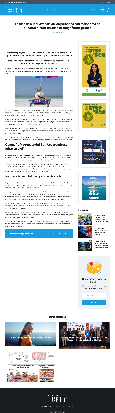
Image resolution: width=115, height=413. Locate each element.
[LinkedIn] (59, 233)
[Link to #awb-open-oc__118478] (103, 10)
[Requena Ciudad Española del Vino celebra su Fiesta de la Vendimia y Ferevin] (85, 215)
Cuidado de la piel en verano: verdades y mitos (30, 337)
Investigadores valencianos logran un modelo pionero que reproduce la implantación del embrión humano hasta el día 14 (30, 371)
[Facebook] (53, 233)
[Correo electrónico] (68, 233)
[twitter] (103, 2)
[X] (56, 233)
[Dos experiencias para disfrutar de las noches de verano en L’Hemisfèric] (85, 228)
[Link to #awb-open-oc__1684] (107, 10)
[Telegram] (65, 233)
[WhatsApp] (62, 233)
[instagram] (106, 2)
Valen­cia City (58, 33)
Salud (6, 245)
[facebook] (100, 2)
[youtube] (109, 2)
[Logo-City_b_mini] (14, 7)
